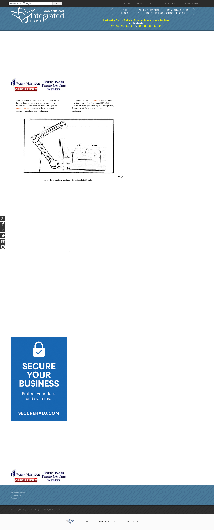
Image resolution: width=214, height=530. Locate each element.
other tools (96, 100)
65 (150, 26)
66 (155, 26)
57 (112, 26)
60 (127, 26)
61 (132, 26)
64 (145, 26)
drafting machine (22, 108)
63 (140, 26)
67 (160, 26)
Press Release (16, 495)
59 (122, 26)
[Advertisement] (82, 54)
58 (117, 26)
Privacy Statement (18, 492)
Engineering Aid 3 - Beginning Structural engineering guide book (136, 20)
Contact (14, 498)
